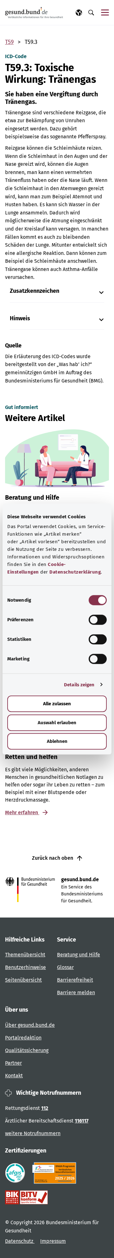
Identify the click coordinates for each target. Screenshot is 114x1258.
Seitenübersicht (23, 980)
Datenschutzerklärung (75, 572)
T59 (9, 42)
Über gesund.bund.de (30, 1025)
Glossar (65, 967)
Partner (13, 1063)
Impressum (53, 1241)
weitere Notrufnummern (32, 1133)
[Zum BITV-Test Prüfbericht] (26, 1197)
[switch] (98, 620)
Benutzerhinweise (25, 967)
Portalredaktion (23, 1038)
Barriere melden (76, 993)
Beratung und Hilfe (78, 955)
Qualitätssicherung (26, 1050)
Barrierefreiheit (75, 980)
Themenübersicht (25, 955)
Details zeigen (79, 685)
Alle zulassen (57, 704)
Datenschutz (20, 1241)
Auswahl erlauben (57, 722)
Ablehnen (57, 741)
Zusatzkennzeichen (34, 291)
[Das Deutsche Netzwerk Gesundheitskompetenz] (55, 1173)
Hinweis (20, 318)
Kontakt (14, 1076)
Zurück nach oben (53, 858)
